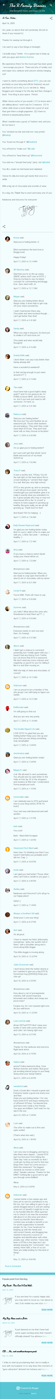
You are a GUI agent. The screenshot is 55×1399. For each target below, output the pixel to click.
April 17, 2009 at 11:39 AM (25, 721)
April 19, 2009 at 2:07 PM (25, 1034)
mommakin (19, 797)
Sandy (16, 328)
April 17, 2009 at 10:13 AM (25, 677)
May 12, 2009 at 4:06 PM (25, 1259)
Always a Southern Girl (24, 913)
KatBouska (19, 707)
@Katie (45, 162)
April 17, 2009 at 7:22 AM (25, 560)
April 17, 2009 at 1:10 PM (25, 788)
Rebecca (18, 414)
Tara (16, 387)
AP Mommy (19, 269)
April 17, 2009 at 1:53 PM (25, 840)
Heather (32, 142)
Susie (16, 870)
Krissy (16, 237)
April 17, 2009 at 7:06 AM (25, 517)
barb (16, 826)
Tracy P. (17, 470)
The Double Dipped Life (24, 729)
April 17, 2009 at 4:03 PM (25, 861)
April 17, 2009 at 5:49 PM (25, 881)
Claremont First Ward (23, 848)
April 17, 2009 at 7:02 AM (25, 462)
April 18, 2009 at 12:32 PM (25, 956)
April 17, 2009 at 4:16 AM (25, 347)
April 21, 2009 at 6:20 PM (25, 1078)
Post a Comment (13, 1266)
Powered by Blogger (29, 1388)
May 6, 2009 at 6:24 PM (24, 1186)
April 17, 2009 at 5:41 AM (25, 406)
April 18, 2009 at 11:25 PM (25, 1012)
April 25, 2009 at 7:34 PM (25, 1115)
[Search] (51, 5)
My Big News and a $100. (15, 1318)
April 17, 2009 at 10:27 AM (25, 699)
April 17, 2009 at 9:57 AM (25, 637)
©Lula (31, 149)
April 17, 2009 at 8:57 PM (25, 922)
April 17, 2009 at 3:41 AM (25, 320)
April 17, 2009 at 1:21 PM (25, 818)
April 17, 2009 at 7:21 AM (25, 541)
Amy (16, 549)
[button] (51, 19)
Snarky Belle (19, 355)
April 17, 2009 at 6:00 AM (25, 435)
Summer (17, 607)
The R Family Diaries (27, 5)
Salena (17, 1062)
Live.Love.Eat (20, 1021)
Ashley (17, 889)
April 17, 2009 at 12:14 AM (25, 261)
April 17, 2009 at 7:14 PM (25, 905)
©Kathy (6, 135)
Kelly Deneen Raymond (24, 525)
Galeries (34, 1393)
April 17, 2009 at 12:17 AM (25, 288)
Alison (16, 646)
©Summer (36, 155)
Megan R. (18, 770)
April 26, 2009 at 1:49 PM (25, 1139)
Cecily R (17, 590)
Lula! (16, 1123)
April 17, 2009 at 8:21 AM (25, 582)
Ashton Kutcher (26, 57)
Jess (16, 443)
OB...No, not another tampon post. (19, 1351)
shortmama (19, 753)
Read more (47, 1309)
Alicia (16, 1147)
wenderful (18, 1086)
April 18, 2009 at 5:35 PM (25, 981)
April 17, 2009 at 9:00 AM (25, 599)
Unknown (18, 685)
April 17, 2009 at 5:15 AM (25, 379)
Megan (17, 296)
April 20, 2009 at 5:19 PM (25, 1054)
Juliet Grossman (21, 964)
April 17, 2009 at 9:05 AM (25, 618)
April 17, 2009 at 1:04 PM (25, 745)
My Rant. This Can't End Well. (17, 1285)
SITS (35, 81)
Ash (15, 930)
